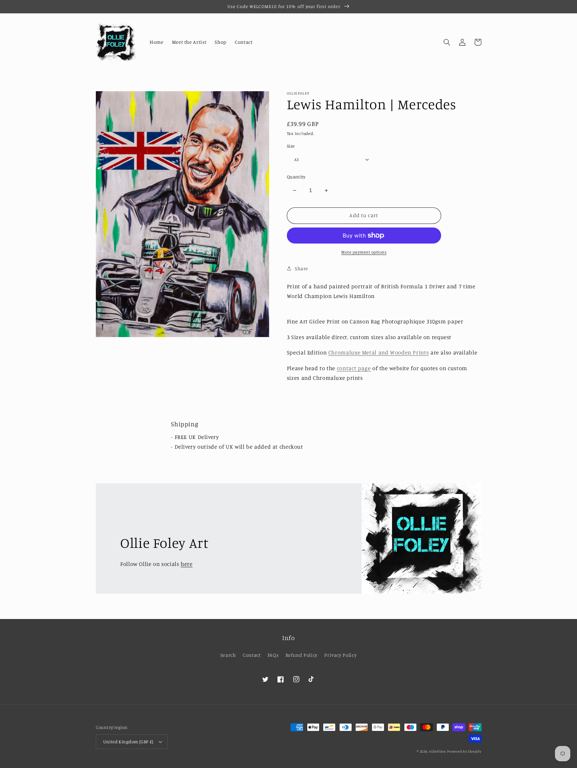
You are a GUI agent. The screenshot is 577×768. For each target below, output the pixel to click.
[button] (447, 42)
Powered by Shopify (464, 751)
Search (228, 655)
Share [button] (301, 268)
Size (291, 145)
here (187, 564)
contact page (354, 367)
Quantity (296, 176)
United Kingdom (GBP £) (128, 741)
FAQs (273, 655)
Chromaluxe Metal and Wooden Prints (378, 352)
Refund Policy (301, 655)
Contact (251, 655)
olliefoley (437, 751)
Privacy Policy (340, 655)
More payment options (364, 252)
